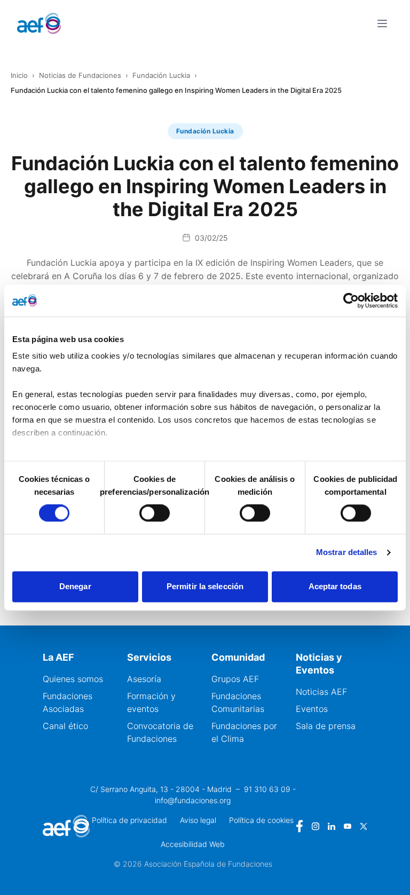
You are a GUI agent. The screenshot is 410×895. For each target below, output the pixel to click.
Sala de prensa (326, 725)
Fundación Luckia (161, 75)
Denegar (75, 586)
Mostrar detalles (346, 552)
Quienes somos (73, 679)
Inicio (19, 75)
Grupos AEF (235, 679)
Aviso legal (198, 820)
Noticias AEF (321, 691)
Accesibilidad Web (193, 844)
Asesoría (144, 679)
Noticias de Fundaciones (80, 75)
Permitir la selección (205, 586)
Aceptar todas (335, 586)
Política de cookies (261, 820)
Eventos (312, 708)
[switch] (154, 513)
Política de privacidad (129, 820)
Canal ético (65, 725)
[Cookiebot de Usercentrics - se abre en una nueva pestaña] (351, 300)
